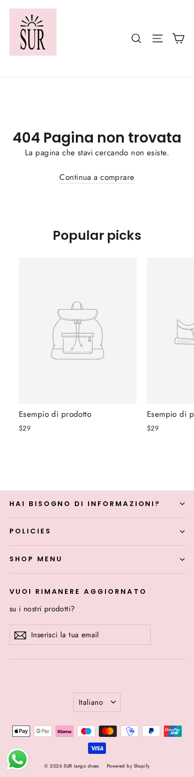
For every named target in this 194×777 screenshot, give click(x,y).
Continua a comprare (96, 177)
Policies (30, 531)
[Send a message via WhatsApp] (18, 759)
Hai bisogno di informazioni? (85, 503)
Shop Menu (35, 559)
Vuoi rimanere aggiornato (78, 591)
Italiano (91, 702)
